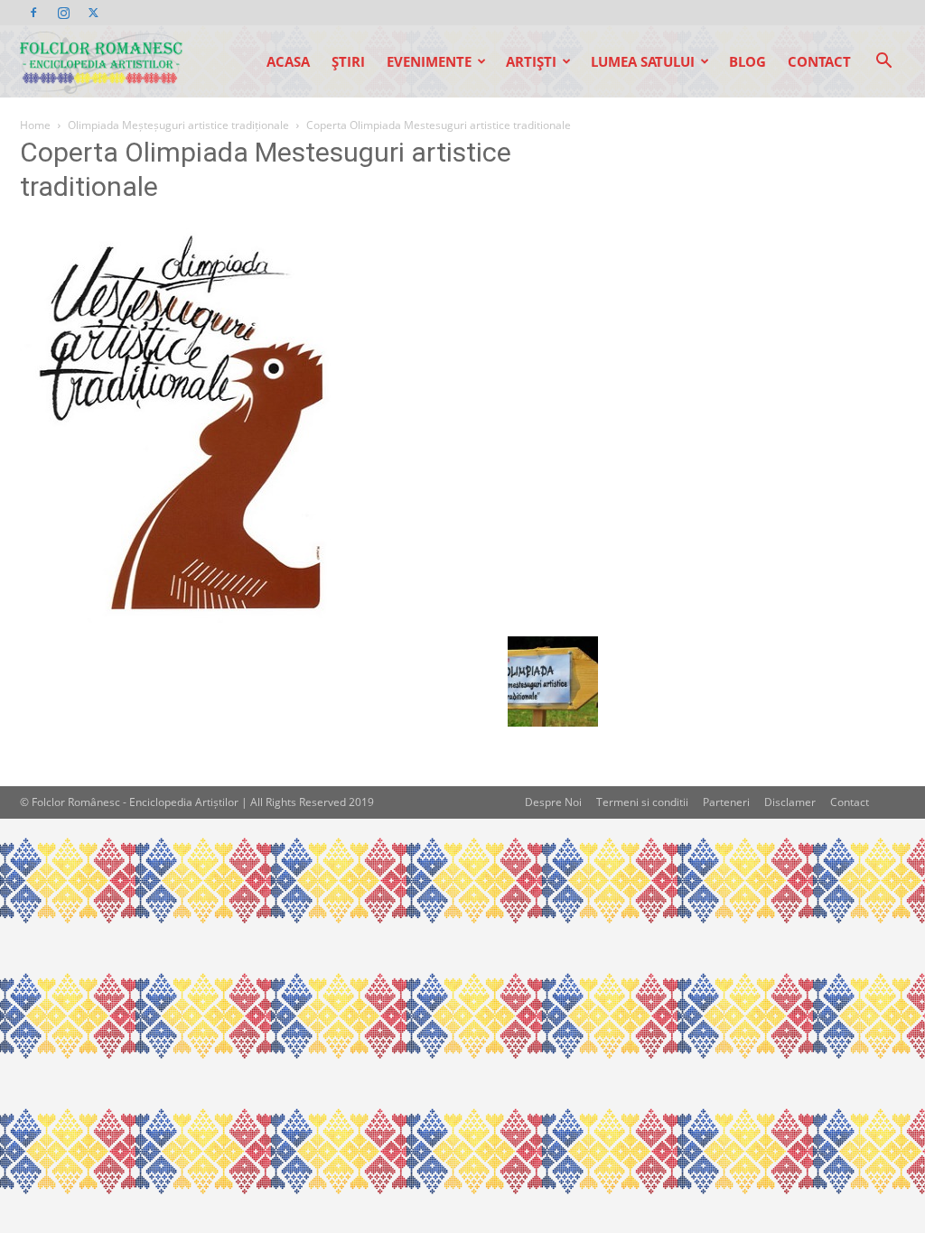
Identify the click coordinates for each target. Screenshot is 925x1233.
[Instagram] (63, 12)
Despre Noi (553, 802)
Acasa (288, 61)
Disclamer (790, 802)
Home (35, 125)
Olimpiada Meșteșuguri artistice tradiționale (178, 125)
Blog (747, 61)
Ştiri (348, 61)
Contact (819, 61)
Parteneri (726, 802)
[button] (883, 62)
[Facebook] (33, 12)
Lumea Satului (643, 61)
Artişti (531, 61)
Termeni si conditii (642, 802)
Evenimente (429, 61)
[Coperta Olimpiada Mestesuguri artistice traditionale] (178, 618)
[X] (93, 12)
